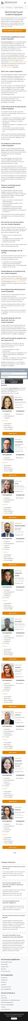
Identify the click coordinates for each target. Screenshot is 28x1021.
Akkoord (14, 1018)
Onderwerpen (9, 7)
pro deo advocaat (20, 281)
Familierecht (4, 977)
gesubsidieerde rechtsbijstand (11, 280)
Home (2, 7)
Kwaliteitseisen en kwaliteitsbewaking (10, 1000)
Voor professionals (5, 1009)
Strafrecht (3, 982)
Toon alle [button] (6, 549)
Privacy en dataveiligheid (7, 1004)
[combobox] (14, 373)
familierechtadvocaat (6, 67)
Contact (3, 1007)
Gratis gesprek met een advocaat (12, 30)
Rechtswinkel (4, 964)
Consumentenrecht (6, 987)
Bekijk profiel (13, 433)
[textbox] (13, 373)
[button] (14, 413)
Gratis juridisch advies (6, 962)
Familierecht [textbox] (5, 376)
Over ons (3, 995)
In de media (4, 998)
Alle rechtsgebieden (6, 989)
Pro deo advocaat (5, 971)
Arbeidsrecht (4, 980)
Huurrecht (3, 984)
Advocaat (3, 969)
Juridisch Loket (22, 62)
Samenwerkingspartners (7, 1002)
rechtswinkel (12, 62)
